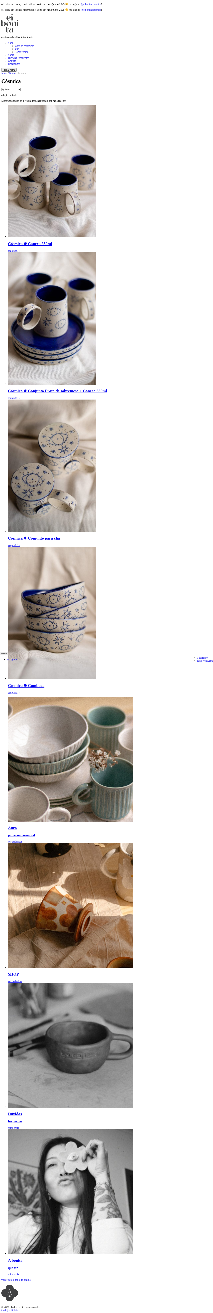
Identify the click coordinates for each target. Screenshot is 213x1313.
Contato (12, 60)
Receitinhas (14, 63)
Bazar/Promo (21, 51)
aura (17, 48)
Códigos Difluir (9, 1310)
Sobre (11, 54)
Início (4, 73)
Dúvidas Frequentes (18, 57)
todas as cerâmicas (24, 45)
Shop (10, 42)
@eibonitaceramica (91, 4)
